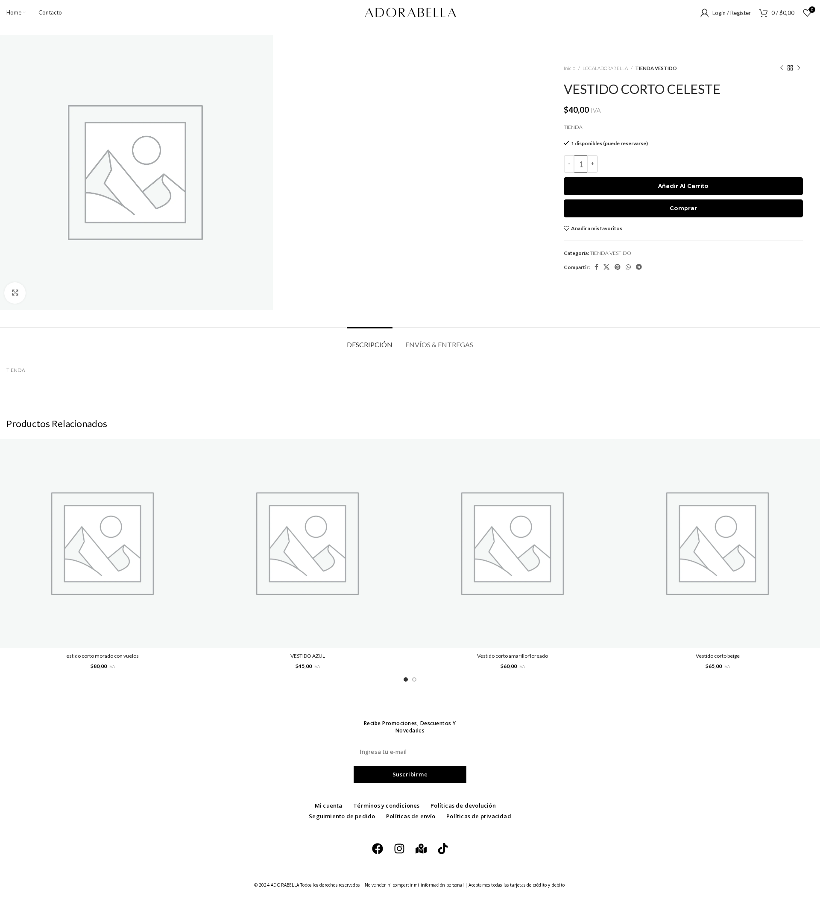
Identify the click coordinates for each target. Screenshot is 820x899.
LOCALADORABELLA (606, 68)
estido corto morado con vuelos (102, 656)
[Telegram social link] (638, 266)
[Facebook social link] (596, 266)
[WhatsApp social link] (628, 266)
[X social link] (606, 266)
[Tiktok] (442, 848)
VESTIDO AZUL (307, 656)
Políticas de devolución (463, 805)
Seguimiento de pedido (342, 816)
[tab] (369, 340)
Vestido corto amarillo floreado (512, 656)
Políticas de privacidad (478, 816)
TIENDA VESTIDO (656, 68)
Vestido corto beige (718, 656)
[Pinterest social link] (617, 266)
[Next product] (798, 68)
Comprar (683, 208)
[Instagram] (399, 848)
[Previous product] (781, 68)
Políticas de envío (411, 816)
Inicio (570, 68)
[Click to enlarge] (15, 293)
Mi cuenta (329, 805)
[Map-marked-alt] (421, 848)
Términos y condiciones (386, 805)
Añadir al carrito (683, 185)
